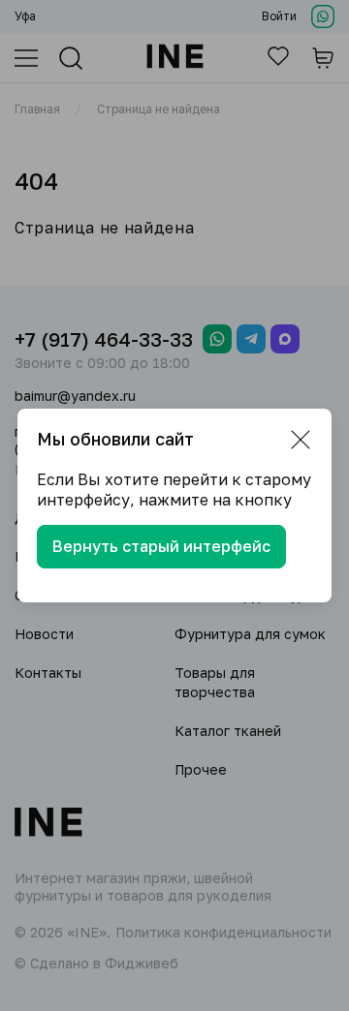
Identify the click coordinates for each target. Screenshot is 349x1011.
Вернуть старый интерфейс (161, 546)
